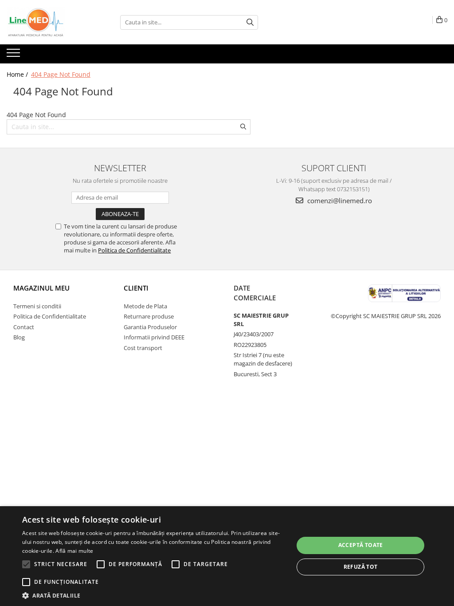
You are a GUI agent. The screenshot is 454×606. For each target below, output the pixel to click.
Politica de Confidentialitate (134, 250)
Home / (18, 74)
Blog (19, 337)
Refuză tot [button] (361, 567)
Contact (23, 327)
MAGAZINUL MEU (41, 287)
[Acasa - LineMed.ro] (51, 22)
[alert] (227, 556)
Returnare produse (149, 316)
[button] (154, 595)
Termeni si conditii (37, 306)
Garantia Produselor (150, 327)
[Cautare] (250, 22)
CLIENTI (136, 287)
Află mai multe (74, 551)
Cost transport (143, 348)
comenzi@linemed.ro (338, 200)
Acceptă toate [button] (360, 545)
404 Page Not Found (60, 74)
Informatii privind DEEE (154, 337)
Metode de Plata (145, 306)
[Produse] (14, 55)
